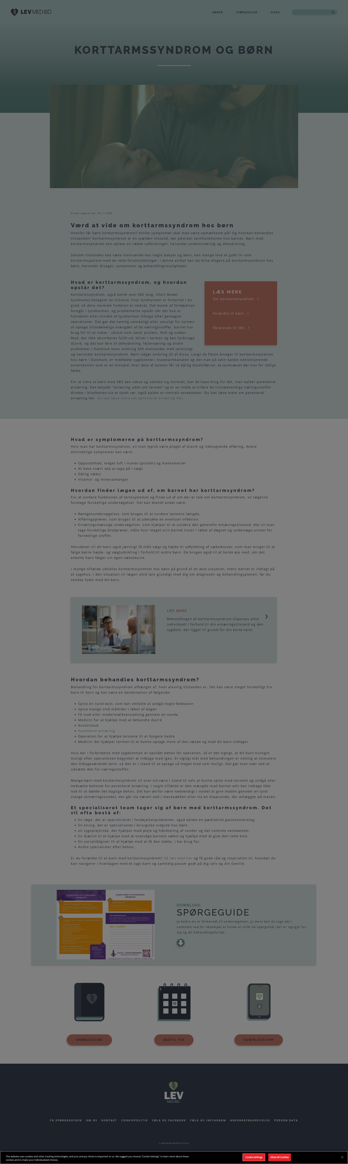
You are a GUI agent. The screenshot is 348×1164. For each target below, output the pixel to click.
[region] (174, 1157)
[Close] (342, 1157)
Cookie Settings (253, 1157)
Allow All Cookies (279, 1157)
